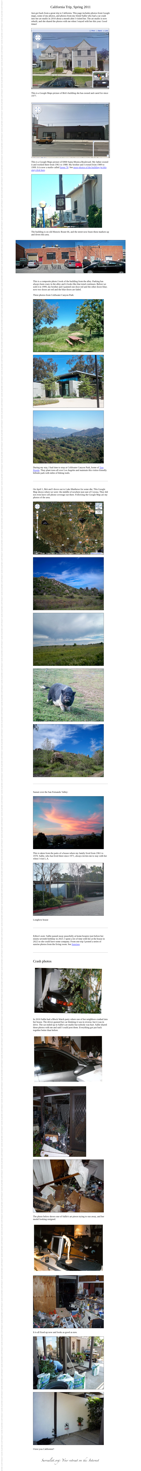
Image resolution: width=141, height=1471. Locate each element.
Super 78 (64, 167)
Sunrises (76, 944)
